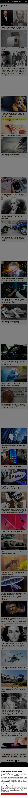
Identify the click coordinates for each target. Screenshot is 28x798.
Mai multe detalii (16, 775)
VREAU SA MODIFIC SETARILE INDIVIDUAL (14, 795)
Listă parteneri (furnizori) (5, 791)
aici (7, 780)
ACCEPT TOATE (14, 794)
